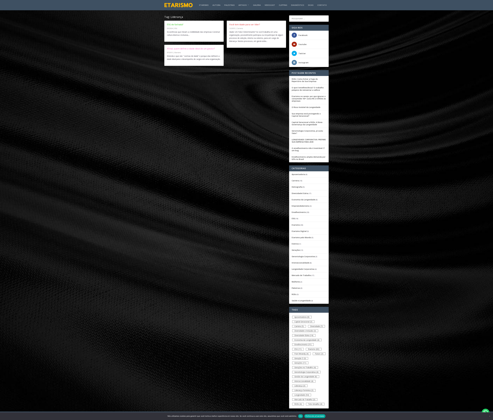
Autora (216, 5)
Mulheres (296, 282)
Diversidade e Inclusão (305, 331)
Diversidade (316, 326)
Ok (300, 416)
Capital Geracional (303, 321)
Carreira (240, 28)
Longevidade (301, 395)
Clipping (283, 5)
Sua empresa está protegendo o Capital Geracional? (306, 114)
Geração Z (300, 358)
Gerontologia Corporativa (303, 256)
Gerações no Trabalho (305, 367)
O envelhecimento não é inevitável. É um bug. (308, 149)
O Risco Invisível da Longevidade (306, 107)
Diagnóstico (297, 5)
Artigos (242, 5)
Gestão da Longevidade (305, 376)
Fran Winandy (301, 354)
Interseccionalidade (300, 263)
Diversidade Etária (300, 193)
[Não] (489, 416)
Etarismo (204, 5)
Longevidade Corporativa (303, 269)
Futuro (319, 354)
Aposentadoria (298, 174)
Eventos (295, 244)
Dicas (310, 5)
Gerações (296, 250)
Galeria (257, 5)
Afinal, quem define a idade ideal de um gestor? (191, 48)
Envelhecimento (299, 212)
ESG (175, 28)
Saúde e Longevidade (301, 300)
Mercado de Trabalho (301, 275)
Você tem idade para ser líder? (244, 24)
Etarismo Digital (299, 231)
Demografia (297, 187)
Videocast (270, 5)
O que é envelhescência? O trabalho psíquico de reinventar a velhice (308, 88)
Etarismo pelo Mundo (301, 237)
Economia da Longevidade (303, 199)
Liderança (299, 386)
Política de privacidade (315, 416)
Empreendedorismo (300, 206)
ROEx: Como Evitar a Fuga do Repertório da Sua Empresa (305, 80)
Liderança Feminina (303, 390)
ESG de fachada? (175, 24)
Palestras (229, 5)
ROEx (294, 294)
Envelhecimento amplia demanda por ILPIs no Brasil (308, 158)
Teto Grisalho (315, 404)
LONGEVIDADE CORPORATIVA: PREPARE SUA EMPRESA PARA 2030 (309, 140)
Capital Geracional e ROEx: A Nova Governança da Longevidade (307, 123)
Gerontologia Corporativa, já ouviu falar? (307, 132)
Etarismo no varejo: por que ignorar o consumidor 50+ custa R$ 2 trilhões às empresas (309, 98)
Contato (322, 5)
